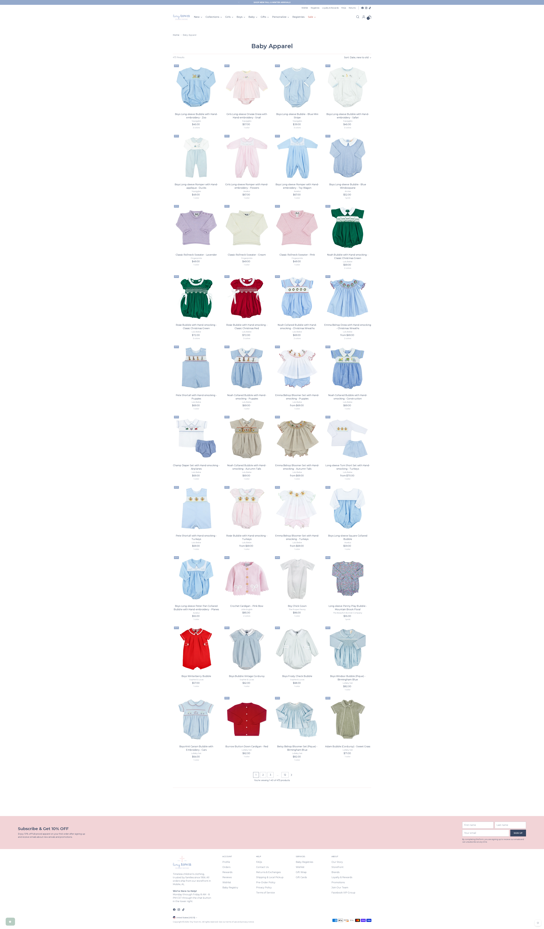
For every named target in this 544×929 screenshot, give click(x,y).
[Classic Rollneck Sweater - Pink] (297, 227)
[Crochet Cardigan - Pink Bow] (246, 578)
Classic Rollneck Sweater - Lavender (196, 254)
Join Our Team (340, 887)
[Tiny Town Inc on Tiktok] (370, 8)
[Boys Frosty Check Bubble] (297, 648)
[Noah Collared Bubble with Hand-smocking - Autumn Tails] (246, 438)
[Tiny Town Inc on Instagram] (366, 8)
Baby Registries (304, 862)
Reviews (227, 877)
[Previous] (239, 2)
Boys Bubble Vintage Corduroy (247, 676)
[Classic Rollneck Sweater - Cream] (246, 227)
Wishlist (226, 882)
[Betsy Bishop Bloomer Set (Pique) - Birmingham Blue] (297, 719)
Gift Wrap (301, 872)
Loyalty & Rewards (342, 877)
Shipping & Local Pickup (269, 877)
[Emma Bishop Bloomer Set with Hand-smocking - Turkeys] (297, 508)
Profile (226, 862)
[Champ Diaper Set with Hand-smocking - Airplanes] (196, 438)
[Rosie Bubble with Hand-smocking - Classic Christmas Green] (196, 297)
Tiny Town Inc (195, 922)
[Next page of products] (291, 775)
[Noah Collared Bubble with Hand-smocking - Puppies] (246, 367)
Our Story (337, 862)
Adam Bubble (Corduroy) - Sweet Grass (347, 746)
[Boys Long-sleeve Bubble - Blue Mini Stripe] (297, 86)
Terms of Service (265, 892)
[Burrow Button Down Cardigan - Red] (246, 719)
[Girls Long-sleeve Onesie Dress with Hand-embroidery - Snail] (246, 86)
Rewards (227, 872)
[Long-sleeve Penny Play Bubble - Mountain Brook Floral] (347, 578)
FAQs (259, 862)
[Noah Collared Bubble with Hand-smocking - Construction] (347, 367)
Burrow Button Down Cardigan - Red (246, 746)
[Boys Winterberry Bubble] (196, 648)
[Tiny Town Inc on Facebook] (362, 8)
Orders (226, 867)
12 (285, 775)
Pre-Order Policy (265, 882)
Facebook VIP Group (343, 892)
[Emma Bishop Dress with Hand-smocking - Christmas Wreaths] (347, 297)
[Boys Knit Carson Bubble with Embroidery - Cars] (196, 719)
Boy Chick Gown (297, 606)
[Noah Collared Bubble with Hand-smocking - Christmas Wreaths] (297, 297)
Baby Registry (230, 887)
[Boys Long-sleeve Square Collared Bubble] (347, 508)
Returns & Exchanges (268, 872)
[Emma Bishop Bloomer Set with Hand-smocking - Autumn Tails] (297, 438)
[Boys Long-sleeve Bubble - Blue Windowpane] (347, 157)
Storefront (338, 867)
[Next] (305, 2)
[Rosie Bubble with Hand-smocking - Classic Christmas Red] (246, 297)
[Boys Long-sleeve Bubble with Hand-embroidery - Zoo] (196, 86)
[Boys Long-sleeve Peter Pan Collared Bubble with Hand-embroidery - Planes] (196, 578)
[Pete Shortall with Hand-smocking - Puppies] (196, 367)
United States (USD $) (185, 918)
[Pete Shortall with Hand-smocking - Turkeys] (196, 508)
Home (176, 35)
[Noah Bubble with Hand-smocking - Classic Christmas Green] (347, 227)
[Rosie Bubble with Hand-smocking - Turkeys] (246, 508)
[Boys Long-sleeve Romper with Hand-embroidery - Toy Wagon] (297, 157)
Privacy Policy (264, 887)
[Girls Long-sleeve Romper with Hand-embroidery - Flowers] (246, 157)
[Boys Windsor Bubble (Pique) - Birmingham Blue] (347, 648)
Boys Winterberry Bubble (196, 676)
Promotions (338, 882)
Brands (335, 872)
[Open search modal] (358, 17)
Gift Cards (301, 877)
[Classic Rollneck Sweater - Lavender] (196, 227)
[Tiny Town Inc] (181, 17)
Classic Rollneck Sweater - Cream (247, 254)
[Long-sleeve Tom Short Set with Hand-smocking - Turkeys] (347, 438)
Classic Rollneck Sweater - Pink (297, 254)
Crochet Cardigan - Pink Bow (246, 606)
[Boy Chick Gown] (297, 578)
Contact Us (262, 867)
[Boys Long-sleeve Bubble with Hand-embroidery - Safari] (347, 86)
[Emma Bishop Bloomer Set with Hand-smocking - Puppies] (297, 367)
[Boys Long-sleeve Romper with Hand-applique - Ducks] (196, 157)
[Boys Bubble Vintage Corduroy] (246, 648)
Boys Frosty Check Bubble (297, 676)
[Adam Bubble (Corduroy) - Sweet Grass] (347, 719)
